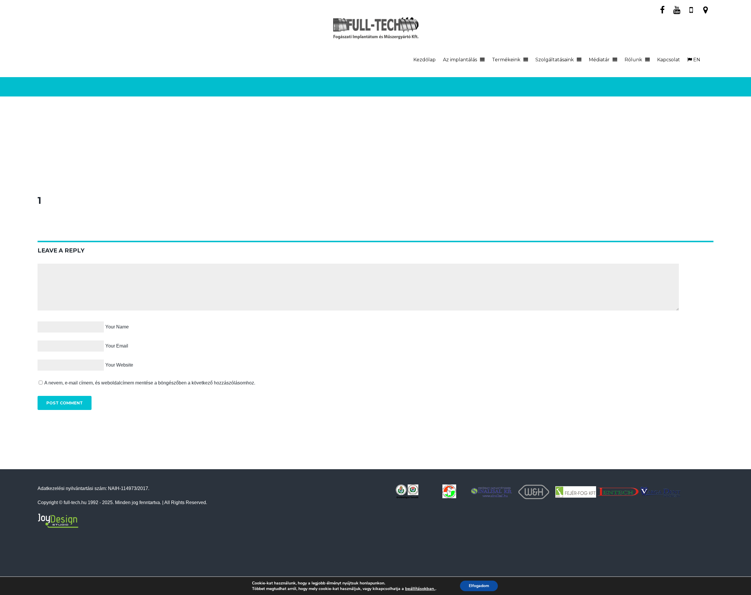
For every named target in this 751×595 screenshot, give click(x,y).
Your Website (119, 364)
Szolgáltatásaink (554, 59)
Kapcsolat (668, 59)
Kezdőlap (424, 59)
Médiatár (599, 59)
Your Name (117, 326)
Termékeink (506, 59)
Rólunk (633, 59)
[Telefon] (691, 9)
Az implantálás (460, 59)
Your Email (116, 345)
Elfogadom (479, 586)
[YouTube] (677, 9)
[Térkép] (705, 9)
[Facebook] (662, 9)
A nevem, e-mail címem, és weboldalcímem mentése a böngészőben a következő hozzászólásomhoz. (149, 382)
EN (696, 59)
